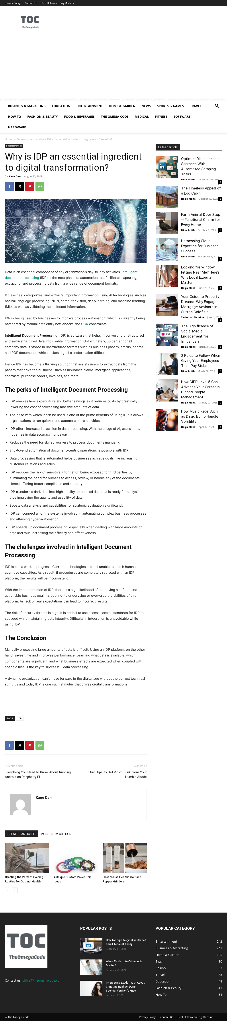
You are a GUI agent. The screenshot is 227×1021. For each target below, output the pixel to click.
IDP (20, 718)
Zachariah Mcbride (192, 317)
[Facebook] (9, 186)
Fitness (161, 116)
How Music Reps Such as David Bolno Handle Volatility (199, 416)
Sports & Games (170, 106)
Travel (196, 106)
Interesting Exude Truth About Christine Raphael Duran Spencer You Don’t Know (125, 986)
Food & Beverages (79, 116)
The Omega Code (115, 116)
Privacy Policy (13, 3)
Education (61, 106)
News (146, 106)
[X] (19, 186)
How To (14, 116)
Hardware (17, 127)
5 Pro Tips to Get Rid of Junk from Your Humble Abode (117, 774)
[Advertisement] (113, 67)
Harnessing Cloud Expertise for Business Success (200, 246)
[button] (216, 106)
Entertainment (89, 106)
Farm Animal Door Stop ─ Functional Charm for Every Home (200, 219)
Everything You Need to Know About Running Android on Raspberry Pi (38, 774)
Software (182, 116)
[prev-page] (7, 890)
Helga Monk (188, 198)
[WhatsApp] (39, 186)
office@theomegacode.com (42, 980)
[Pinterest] (29, 186)
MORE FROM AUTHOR (56, 834)
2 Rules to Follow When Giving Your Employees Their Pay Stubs (200, 360)
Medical (142, 116)
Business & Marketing (27, 106)
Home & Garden (122, 106)
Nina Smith (188, 179)
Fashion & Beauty (42, 116)
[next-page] (15, 890)
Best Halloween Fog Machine (57, 3)
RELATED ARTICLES (21, 834)
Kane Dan (15, 176)
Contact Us (31, 3)
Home (8, 139)
